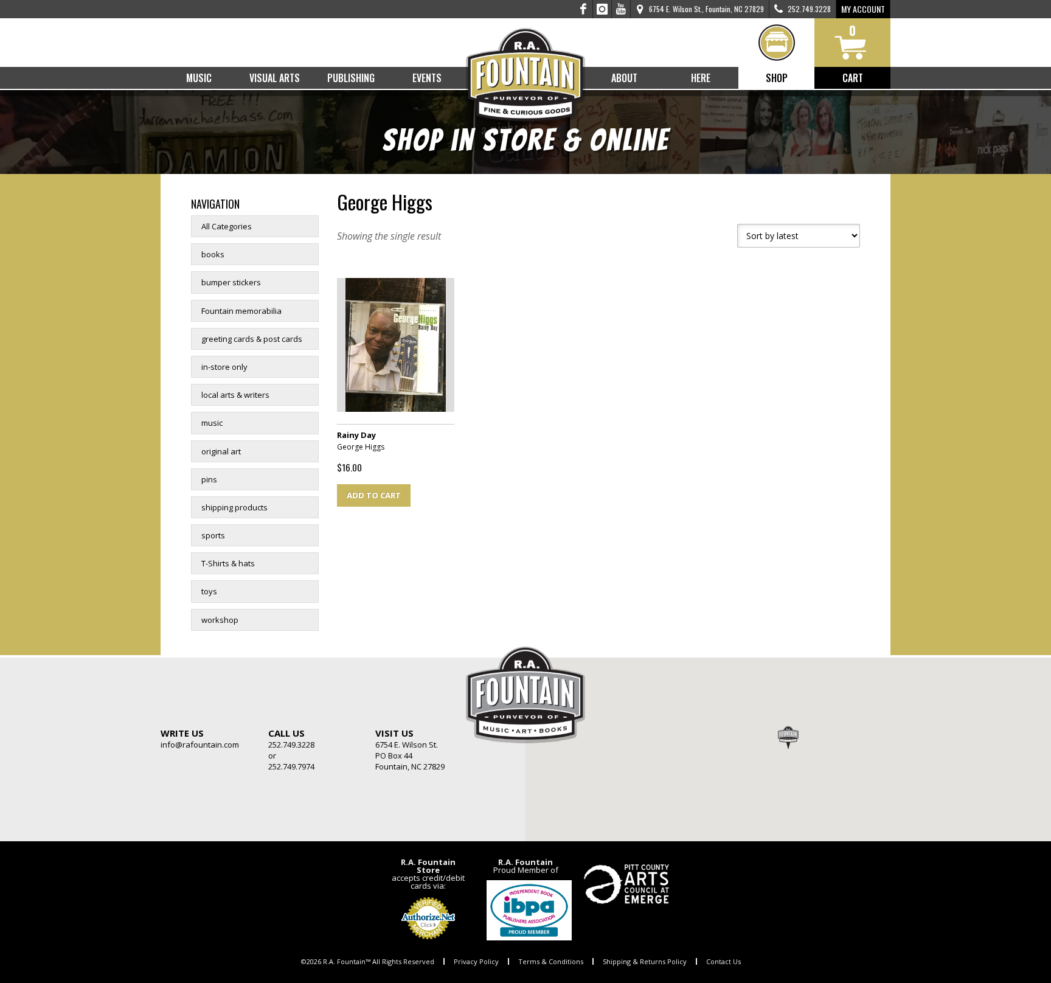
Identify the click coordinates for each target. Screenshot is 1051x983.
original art (221, 451)
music (212, 422)
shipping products (234, 507)
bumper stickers (231, 282)
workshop (219, 619)
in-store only (224, 366)
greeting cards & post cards (251, 338)
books (212, 254)
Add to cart (374, 495)
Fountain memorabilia (241, 310)
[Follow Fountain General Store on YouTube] (621, 9)
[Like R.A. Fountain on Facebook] (583, 9)
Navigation (215, 204)
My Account (863, 8)
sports (213, 535)
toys (209, 591)
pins (209, 479)
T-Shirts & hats (228, 563)
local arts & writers (235, 394)
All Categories (226, 226)
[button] (788, 737)
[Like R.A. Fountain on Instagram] (602, 9)
